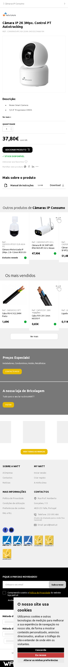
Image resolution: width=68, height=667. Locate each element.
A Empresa (8, 473)
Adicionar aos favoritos (13, 162)
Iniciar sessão (40, 473)
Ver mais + (6, 117)
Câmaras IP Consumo (14, 4)
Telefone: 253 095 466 (48, 514)
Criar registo (40, 478)
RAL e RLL (7, 513)
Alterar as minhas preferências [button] (41, 660)
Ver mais (34, 336)
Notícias (6, 483)
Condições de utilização (14, 503)
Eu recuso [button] (40, 655)
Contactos (7, 478)
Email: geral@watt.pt (47, 525)
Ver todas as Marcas (34, 452)
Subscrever (57, 585)
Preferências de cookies (14, 508)
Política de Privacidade (13, 498)
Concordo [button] (40, 650)
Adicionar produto (15, 150)
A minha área (40, 483)
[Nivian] (9, 14)
